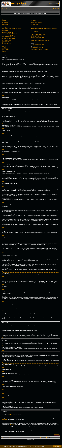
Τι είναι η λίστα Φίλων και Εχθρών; (35, 31)
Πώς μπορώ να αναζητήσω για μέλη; (35, 36)
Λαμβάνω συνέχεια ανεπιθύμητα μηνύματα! (35, 27)
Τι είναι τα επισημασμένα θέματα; (5, 50)
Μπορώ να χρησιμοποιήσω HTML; (5, 47)
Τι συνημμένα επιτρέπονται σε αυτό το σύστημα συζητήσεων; (37, 44)
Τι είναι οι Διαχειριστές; (33, 19)
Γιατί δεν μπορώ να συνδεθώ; (5, 22)
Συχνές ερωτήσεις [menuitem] (52, 437)
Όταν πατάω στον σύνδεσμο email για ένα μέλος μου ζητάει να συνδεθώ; (10, 33)
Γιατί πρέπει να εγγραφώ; (4, 19)
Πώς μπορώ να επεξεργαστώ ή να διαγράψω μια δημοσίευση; (8, 36)
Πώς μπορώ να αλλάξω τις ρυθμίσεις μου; (6, 27)
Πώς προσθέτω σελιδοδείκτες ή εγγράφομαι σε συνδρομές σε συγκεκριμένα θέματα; (40, 40)
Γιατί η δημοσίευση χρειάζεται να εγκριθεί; (6, 43)
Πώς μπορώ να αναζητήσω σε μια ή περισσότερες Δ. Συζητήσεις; (38, 34)
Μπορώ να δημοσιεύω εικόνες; (5, 48)
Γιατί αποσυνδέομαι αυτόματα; (5, 24)
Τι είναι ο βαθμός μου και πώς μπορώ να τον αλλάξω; (7, 32)
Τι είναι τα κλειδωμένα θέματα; (5, 51)
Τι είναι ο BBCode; (4, 46)
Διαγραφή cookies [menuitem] (57, 437)
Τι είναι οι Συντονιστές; (33, 20)
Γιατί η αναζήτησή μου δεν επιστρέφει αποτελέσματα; (36, 35)
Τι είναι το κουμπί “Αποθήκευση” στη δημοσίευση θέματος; (8, 42)
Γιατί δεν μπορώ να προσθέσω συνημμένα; (6, 40)
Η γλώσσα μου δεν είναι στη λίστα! (5, 30)
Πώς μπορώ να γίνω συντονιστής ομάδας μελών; (36, 22)
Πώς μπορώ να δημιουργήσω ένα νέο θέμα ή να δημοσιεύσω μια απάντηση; (10, 35)
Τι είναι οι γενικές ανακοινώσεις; (5, 49)
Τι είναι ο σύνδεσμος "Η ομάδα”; (34, 24)
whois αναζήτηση (12, 424)
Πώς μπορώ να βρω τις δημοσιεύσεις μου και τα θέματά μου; (37, 37)
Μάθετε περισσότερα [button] (40, 446)
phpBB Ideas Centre (4, 419)
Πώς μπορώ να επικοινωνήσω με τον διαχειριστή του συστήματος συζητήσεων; (39, 49)
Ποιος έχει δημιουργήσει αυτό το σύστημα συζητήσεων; (37, 47)
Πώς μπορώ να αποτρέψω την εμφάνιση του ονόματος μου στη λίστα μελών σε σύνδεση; (11, 28)
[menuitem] (57, 8)
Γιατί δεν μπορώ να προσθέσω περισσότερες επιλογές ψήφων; (9, 38)
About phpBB (10, 414)
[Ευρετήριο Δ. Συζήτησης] (6, 4)
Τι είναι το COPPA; (4, 20)
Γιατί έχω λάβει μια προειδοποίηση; (5, 41)
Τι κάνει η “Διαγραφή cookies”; (5, 25)
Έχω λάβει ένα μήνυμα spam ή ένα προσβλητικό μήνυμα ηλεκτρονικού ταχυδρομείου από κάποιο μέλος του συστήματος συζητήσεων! (44, 28)
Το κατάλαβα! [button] (57, 446)
